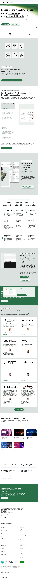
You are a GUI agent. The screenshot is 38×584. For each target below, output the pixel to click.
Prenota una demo (15, 24)
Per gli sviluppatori (4, 538)
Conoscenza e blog (23, 535)
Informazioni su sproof (23, 545)
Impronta (2, 574)
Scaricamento (22, 536)
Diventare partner (22, 550)
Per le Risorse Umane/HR (5, 553)
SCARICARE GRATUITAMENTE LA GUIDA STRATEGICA (27, 187)
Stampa (21, 553)
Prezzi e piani (22, 527)
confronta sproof (3, 547)
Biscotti (2, 579)
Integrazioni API (24, 276)
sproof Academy (22, 533)
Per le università (3, 554)
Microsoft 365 (22, 271)
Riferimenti (2, 550)
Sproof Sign (3, 527)
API (1, 536)
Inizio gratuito (5, 24)
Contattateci (22, 547)
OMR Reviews (15, 567)
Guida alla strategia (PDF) (23, 532)
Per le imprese (3, 551)
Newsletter (21, 541)
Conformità (2, 548)
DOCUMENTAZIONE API (24, 280)
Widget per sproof (4, 530)
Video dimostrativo (22, 530)
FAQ (20, 539)
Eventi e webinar (22, 538)
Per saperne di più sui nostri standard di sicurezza (11, 80)
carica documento (21, 295)
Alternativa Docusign (4, 545)
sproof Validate (3, 535)
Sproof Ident (3, 529)
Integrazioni (3, 539)
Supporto (21, 554)
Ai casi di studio (18, 409)
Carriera (21, 551)
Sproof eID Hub (3, 533)
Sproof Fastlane (3, 532)
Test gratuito (22, 529)
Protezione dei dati (4, 577)
